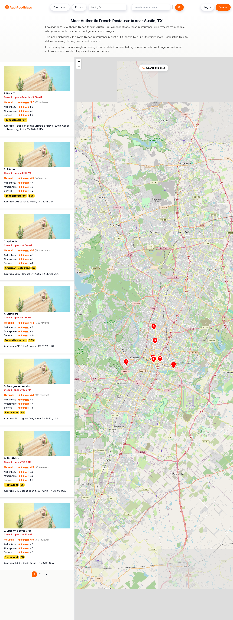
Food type (59, 7)
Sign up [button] (223, 7)
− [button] (79, 66)
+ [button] (79, 61)
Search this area (155, 67)
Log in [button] (207, 7)
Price (78, 7)
